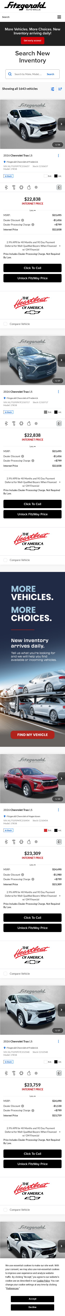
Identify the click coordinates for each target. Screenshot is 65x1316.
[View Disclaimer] (36, 187)
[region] (32, 237)
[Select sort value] (59, 89)
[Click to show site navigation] (59, 17)
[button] (61, 124)
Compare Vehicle (20, 323)
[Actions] (58, 155)
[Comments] (59, 187)
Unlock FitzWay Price (33, 278)
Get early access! (32, 40)
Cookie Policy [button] (43, 1281)
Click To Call (32, 268)
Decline (32, 1307)
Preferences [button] (12, 1288)
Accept (32, 1299)
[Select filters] (52, 88)
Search (50, 74)
